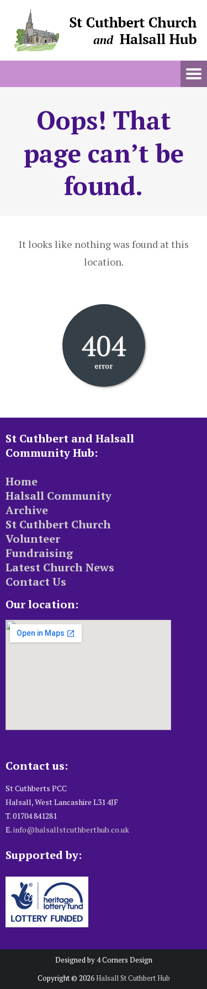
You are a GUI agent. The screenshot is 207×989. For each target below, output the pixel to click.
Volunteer (33, 538)
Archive (27, 509)
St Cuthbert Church (58, 524)
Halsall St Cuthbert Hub (133, 978)
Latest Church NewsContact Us (60, 574)
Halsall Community (59, 495)
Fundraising (39, 552)
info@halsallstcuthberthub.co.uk (71, 829)
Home (22, 481)
